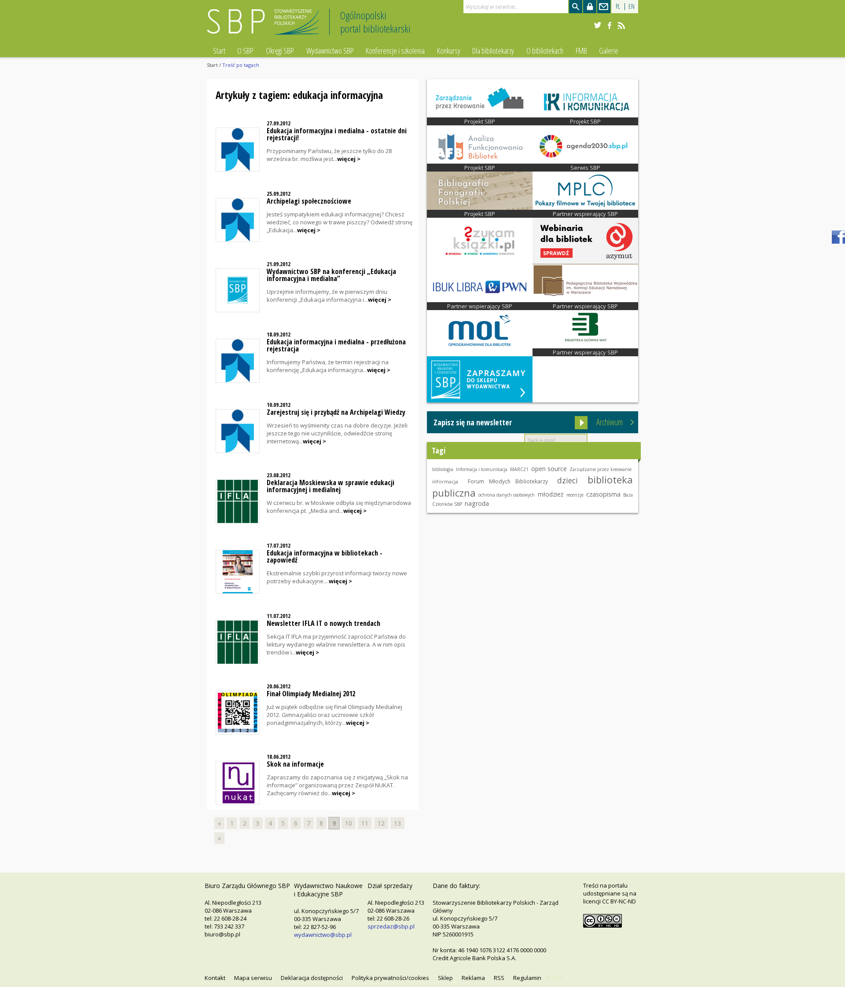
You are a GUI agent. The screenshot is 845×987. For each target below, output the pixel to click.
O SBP (245, 50)
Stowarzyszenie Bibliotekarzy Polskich (265, 25)
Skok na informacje (295, 764)
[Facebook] (609, 25)
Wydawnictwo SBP (330, 50)
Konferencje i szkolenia (395, 50)
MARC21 (519, 469)
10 (348, 823)
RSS (499, 978)
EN (631, 6)
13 (397, 823)
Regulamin (527, 978)
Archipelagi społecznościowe (309, 201)
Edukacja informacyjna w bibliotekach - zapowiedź (324, 556)
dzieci (567, 480)
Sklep (445, 978)
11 (364, 823)
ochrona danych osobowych (506, 495)
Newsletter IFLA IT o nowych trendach (323, 623)
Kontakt (215, 978)
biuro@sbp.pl (222, 934)
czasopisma (603, 494)
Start (219, 50)
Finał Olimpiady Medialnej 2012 (311, 693)
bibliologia (442, 469)
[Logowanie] (589, 6)
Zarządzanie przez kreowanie (600, 469)
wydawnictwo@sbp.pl (323, 935)
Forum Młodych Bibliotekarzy (508, 481)
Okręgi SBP (280, 50)
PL (618, 6)
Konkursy (448, 50)
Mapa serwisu (253, 978)
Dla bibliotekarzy (493, 50)
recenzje (575, 495)
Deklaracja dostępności (312, 978)
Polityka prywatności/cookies (390, 978)
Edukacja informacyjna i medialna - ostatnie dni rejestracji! (337, 134)
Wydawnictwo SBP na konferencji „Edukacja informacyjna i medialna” (331, 275)
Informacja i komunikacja (481, 469)
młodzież (551, 494)
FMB (581, 50)
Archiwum (609, 422)
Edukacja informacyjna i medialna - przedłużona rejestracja (336, 345)
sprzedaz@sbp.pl (391, 926)
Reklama (473, 978)
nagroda (477, 503)
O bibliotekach (544, 50)
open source (549, 468)
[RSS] (621, 25)
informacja (445, 481)
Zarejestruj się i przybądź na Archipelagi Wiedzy (336, 412)
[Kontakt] (603, 6)
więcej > (348, 159)
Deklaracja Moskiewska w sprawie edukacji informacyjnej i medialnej (330, 486)
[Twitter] (597, 25)
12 (381, 823)
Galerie (608, 50)
